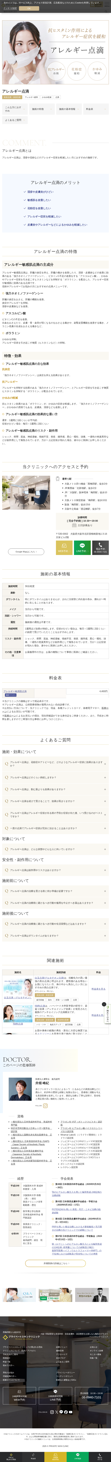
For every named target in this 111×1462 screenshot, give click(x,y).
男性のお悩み (8, 1373)
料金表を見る (99, 989)
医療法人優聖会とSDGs (66, 1380)
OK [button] (29, 8)
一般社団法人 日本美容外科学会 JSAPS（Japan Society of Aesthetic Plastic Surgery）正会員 (30, 1144)
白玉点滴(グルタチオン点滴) (49, 978)
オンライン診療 (96, 1351)
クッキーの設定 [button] (10, 8)
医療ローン (10, 715)
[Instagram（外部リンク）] (52, 1412)
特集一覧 (93, 1358)
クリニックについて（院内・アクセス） (20, 1351)
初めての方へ (8, 1365)
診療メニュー (61, 1347)
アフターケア (61, 1354)
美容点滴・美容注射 (12, 97)
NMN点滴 (40, 1006)
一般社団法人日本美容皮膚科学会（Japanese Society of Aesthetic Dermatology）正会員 (27, 1154)
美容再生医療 (63, 1020)
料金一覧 (6, 1362)
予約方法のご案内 (10, 1354)
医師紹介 (6, 1358)
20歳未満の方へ (9, 1376)
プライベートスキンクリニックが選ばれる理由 (22, 1347)
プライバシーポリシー (65, 1373)
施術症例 (60, 1351)
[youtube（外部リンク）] (70, 1412)
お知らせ (93, 1347)
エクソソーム (44, 1033)
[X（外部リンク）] (57, 1412)
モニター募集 (95, 1354)
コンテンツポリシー (64, 1376)
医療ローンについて (11, 1380)
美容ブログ (60, 1358)
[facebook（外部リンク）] (66, 1412)
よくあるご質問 (62, 1362)
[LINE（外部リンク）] (55, 1295)
